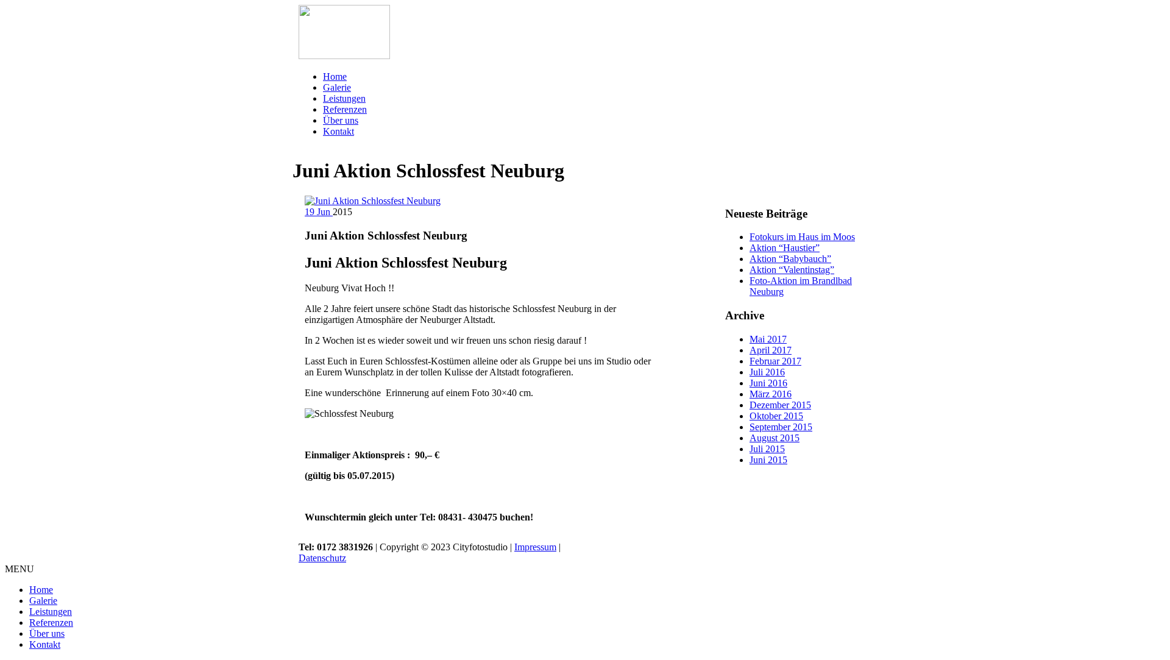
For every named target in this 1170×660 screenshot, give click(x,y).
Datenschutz (322, 558)
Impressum (535, 547)
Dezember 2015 (780, 405)
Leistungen (344, 98)
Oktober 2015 (776, 416)
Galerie (337, 87)
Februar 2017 (775, 361)
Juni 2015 (768, 460)
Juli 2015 (767, 449)
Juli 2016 (767, 372)
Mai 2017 (768, 339)
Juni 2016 (768, 383)
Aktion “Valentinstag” (792, 269)
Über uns (340, 120)
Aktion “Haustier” (785, 248)
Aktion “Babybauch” (790, 259)
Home (335, 76)
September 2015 (781, 427)
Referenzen (345, 109)
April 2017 (771, 350)
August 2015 (775, 438)
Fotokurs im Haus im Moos (802, 237)
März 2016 (771, 394)
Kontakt (338, 131)
